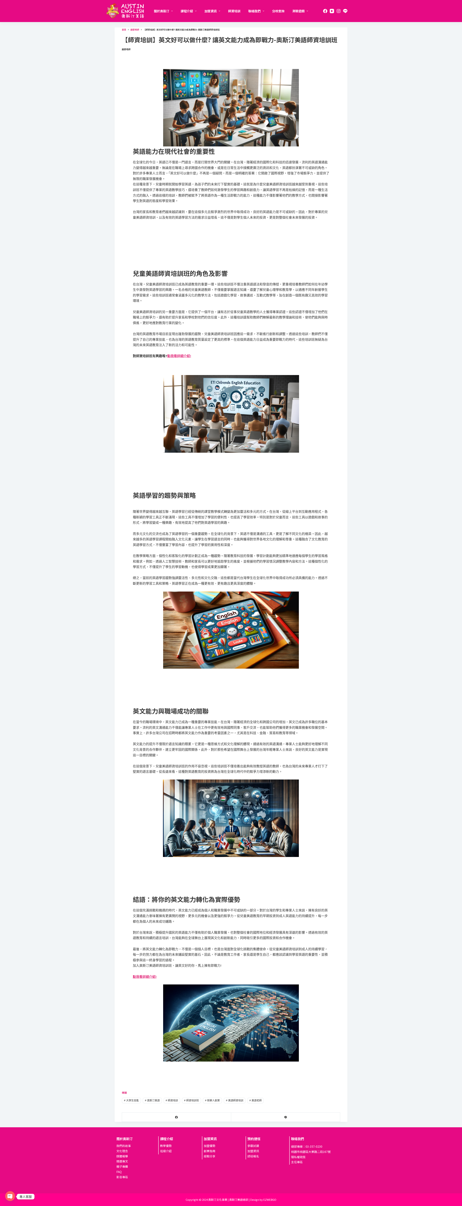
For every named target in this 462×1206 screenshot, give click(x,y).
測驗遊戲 (298, 11)
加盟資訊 (210, 11)
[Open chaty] (10, 1195)
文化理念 (122, 1151)
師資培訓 (234, 11)
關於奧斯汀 (161, 11)
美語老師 (255, 1100)
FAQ (119, 1172)
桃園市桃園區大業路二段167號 (311, 1151)
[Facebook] (325, 11)
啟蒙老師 (126, 49)
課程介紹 (187, 11)
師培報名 (253, 1156)
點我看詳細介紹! (179, 356)
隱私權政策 (298, 1157)
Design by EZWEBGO (263, 1200)
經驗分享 (209, 1156)
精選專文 (122, 1161)
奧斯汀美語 (152, 1100)
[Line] (345, 11)
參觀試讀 (253, 1146)
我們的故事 (123, 1146)
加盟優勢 (209, 1146)
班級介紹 (166, 1151)
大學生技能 (131, 1100)
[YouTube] (332, 11)
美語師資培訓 (234, 1100)
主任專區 (297, 1162)
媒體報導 (122, 1156)
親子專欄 (122, 1166)
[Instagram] (338, 11)
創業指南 (209, 1151)
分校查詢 (278, 11)
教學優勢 (166, 1146)
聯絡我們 (254, 11)
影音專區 (122, 1177)
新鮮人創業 (212, 1100)
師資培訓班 (191, 1100)
